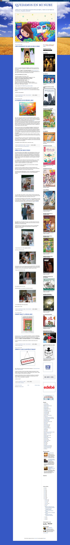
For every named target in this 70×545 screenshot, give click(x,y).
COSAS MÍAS (46, 413)
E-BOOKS (45, 416)
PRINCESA (45, 438)
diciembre (46, 499)
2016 (45, 492)
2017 (45, 491)
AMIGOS (45, 403)
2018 (45, 490)
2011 (45, 498)
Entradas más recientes (18, 385)
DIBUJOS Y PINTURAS (47, 415)
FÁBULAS (45, 422)
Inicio (28, 385)
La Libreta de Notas (29, 199)
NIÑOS (45, 434)
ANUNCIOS (45, 404)
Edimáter (23, 118)
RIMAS (45, 442)
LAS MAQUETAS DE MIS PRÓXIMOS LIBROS (24, 100)
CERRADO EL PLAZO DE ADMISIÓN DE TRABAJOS (25, 349)
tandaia (45, 444)
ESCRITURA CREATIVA (47, 421)
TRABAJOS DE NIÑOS (47, 445)
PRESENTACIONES (47, 437)
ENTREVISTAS (46, 420)
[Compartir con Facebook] (35, 95)
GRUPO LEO (17, 67)
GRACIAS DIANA (46, 424)
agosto (46, 504)
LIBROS (21, 96)
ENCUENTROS (46, 419)
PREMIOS (45, 436)
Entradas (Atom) (21, 386)
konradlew (35, 538)
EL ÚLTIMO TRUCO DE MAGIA (48, 418)
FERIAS (21, 310)
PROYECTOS (22, 146)
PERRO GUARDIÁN (47, 435)
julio (45, 505)
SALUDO (45, 443)
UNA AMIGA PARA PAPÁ (47, 446)
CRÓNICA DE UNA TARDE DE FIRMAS (22, 150)
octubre (46, 502)
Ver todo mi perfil (45, 532)
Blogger (44, 538)
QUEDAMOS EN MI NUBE (34, 5)
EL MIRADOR (36, 201)
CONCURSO (22, 382)
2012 (45, 497)
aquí (33, 120)
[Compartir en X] (34, 95)
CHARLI (19, 96)
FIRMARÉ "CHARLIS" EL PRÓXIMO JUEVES (23, 314)
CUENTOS (45, 414)
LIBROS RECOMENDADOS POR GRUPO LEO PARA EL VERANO (27, 46)
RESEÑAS (45, 441)
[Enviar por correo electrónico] (32, 95)
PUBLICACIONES (26, 146)
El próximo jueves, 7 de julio (19, 335)
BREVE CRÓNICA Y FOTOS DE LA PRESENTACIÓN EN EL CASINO (51, 468)
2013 (45, 496)
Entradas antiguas (37, 385)
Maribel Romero (50, 527)
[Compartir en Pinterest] (36, 95)
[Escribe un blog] (33, 95)
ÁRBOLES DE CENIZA (47, 405)
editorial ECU (17, 129)
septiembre (46, 503)
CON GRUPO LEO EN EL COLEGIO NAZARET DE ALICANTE (51, 460)
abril (45, 519)
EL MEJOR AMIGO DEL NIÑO (48, 417)
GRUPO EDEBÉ (46, 425)
